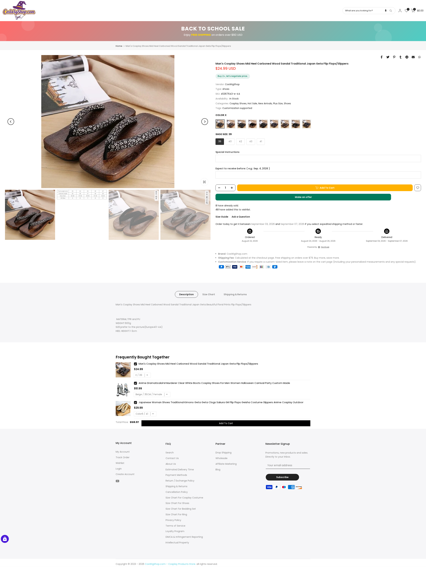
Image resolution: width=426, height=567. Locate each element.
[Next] (204, 121)
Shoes (287, 103)
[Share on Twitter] (387, 57)
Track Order (122, 457)
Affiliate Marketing (226, 464)
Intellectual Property (177, 542)
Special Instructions (227, 152)
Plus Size (278, 103)
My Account (123, 451)
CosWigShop (232, 84)
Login (119, 468)
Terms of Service (175, 525)
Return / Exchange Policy (180, 480)
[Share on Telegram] (406, 57)
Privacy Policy (173, 520)
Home (119, 46)
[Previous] (10, 121)
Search (170, 452)
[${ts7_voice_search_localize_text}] (386, 10)
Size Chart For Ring (176, 514)
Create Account (125, 474)
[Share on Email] (413, 57)
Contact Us (172, 458)
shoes (225, 89)
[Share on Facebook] (381, 57)
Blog (217, 469)
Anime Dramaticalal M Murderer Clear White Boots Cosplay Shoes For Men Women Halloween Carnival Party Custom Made (214, 383)
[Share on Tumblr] (400, 57)
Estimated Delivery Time (180, 469)
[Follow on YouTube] (117, 481)
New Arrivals (265, 103)
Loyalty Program (175, 531)
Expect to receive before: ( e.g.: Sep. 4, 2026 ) (242, 168)
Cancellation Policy (177, 492)
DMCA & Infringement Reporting (184, 537)
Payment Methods (176, 475)
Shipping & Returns (235, 294)
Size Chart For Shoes (177, 503)
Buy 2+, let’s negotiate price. (233, 76)
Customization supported (237, 108)
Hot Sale (252, 103)
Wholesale (221, 458)
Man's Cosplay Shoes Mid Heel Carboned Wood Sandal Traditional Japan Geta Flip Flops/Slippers (198, 363)
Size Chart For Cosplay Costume (184, 497)
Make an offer (306, 197)
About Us (171, 464)
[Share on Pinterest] (394, 57)
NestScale (325, 247)
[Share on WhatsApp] (419, 57)
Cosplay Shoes (237, 103)
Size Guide (221, 216)
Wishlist (120, 463)
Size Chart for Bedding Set (181, 508)
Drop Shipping (223, 452)
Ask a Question (241, 216)
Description (186, 294)
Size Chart (208, 294)
